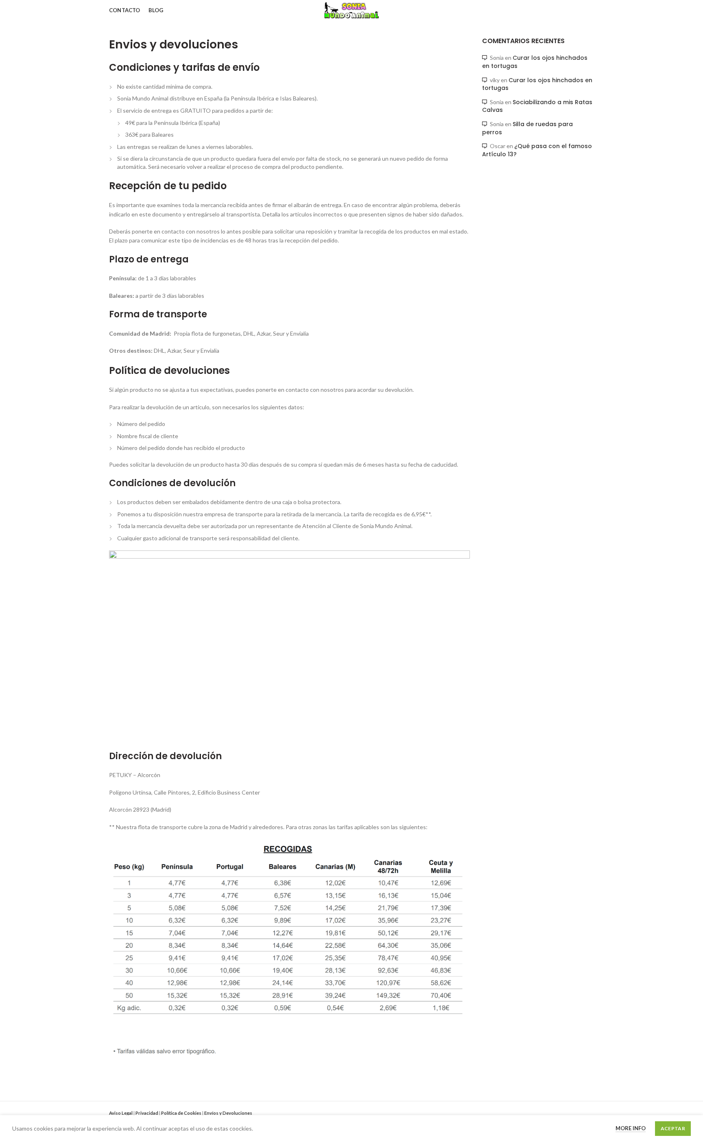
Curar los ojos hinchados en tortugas (534, 62)
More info (631, 1128)
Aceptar (673, 1128)
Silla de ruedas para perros (527, 128)
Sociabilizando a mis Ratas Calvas (537, 106)
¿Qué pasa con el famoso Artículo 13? (537, 150)
